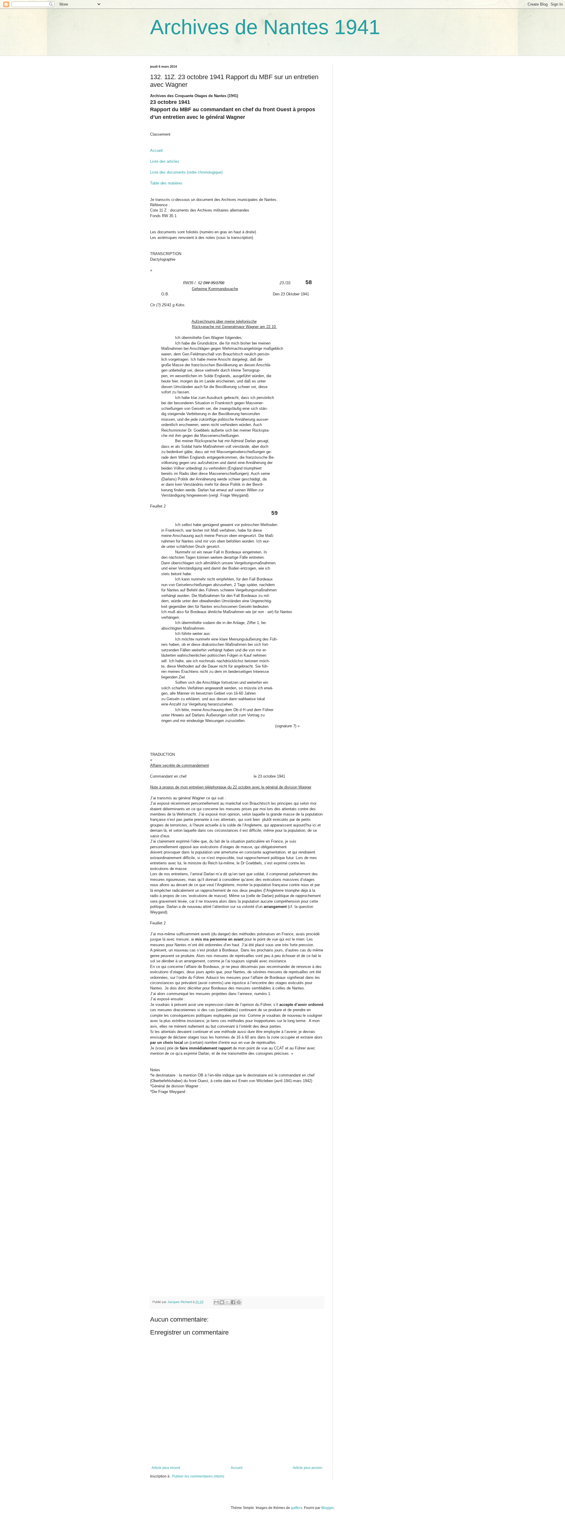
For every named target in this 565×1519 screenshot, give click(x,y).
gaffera (296, 1508)
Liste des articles (164, 161)
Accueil (156, 150)
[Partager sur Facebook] (233, 1302)
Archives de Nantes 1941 (265, 27)
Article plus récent (166, 1468)
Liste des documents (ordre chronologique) (186, 172)
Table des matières (166, 183)
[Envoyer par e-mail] (216, 1302)
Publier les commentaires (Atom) (198, 1476)
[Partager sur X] (227, 1302)
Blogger (327, 1508)
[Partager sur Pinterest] (239, 1302)
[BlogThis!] (222, 1302)
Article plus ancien (307, 1468)
